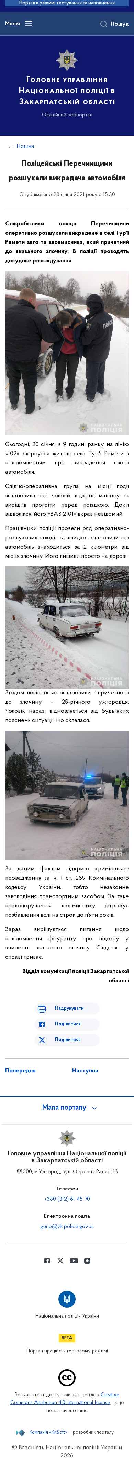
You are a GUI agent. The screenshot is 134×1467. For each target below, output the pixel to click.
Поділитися (68, 1024)
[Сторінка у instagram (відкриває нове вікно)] (87, 1261)
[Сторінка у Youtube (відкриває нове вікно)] (74, 1261)
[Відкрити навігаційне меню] (28, 23)
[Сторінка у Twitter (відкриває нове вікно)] (60, 1261)
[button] (67, 1108)
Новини (25, 146)
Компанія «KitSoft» (48, 1432)
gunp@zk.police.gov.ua (67, 1226)
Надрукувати (69, 1008)
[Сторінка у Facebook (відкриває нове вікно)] (47, 1261)
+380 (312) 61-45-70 (67, 1199)
